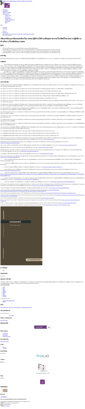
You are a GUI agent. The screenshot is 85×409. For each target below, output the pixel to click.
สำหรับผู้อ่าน (5, 333)
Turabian (4, 295)
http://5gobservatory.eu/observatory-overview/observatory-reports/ (58, 204)
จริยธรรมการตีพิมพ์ (7, 12)
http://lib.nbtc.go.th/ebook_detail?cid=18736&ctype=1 (52, 166)
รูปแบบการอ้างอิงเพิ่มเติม (5, 284)
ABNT (4, 290)
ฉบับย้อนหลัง (5, 11)
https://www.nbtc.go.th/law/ (49, 139)
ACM (4, 287)
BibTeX (4, 301)
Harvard (4, 292)
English (4, 347)
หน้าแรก (4, 31)
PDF (4, 270)
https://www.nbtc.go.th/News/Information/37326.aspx (10, 170)
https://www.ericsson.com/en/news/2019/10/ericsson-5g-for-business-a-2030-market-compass (59, 193)
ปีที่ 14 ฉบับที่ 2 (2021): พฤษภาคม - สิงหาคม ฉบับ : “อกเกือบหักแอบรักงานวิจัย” (18, 34)
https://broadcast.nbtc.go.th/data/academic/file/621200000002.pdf (27, 179)
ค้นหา (1, 25)
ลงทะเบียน (5, 27)
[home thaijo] (42, 356)
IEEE (4, 293)
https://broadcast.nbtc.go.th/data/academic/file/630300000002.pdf (63, 181)
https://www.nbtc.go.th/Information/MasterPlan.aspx (10, 157)
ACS (4, 288)
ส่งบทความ (7, 16)
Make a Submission (4, 320)
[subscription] (42, 328)
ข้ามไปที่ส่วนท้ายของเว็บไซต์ (26, 1)
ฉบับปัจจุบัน (5, 9)
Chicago (4, 291)
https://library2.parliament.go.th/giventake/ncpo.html (9, 142)
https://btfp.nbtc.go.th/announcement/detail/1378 (29, 151)
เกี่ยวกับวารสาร (6, 14)
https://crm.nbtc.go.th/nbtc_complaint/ (46, 147)
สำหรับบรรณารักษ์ (6, 336)
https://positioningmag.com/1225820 (46, 153)
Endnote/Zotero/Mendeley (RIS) (9, 300)
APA (4, 289)
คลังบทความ (5, 32)
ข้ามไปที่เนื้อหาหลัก (4, 1)
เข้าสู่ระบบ (5, 28)
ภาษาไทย (5, 348)
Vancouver (5, 296)
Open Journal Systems (4, 341)
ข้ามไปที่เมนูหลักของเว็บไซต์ (14, 1)
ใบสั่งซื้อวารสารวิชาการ (10, 19)
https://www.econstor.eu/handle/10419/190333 (67, 202)
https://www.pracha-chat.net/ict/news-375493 (68, 145)
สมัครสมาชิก (7, 21)
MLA (4, 294)
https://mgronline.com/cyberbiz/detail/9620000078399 (59, 187)
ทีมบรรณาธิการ (8, 18)
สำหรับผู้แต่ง (5, 335)
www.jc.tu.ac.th (7, 405)
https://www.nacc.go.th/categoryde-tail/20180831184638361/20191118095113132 (48, 185)
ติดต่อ (6, 22)
